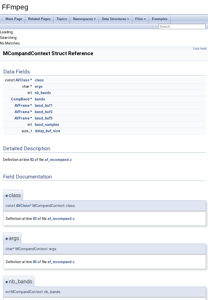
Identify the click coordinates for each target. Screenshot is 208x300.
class (39, 80)
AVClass (22, 80)
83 (35, 219)
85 (35, 262)
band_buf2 (44, 112)
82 (32, 160)
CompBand (20, 99)
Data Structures (114, 19)
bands (40, 99)
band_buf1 (44, 105)
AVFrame (21, 105)
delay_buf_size (47, 131)
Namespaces (83, 19)
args (39, 86)
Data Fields (200, 48)
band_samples (47, 125)
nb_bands (43, 93)
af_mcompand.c (58, 160)
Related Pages (39, 19)
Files (139, 19)
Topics (62, 19)
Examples (159, 19)
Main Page (14, 19)
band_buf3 (44, 118)
